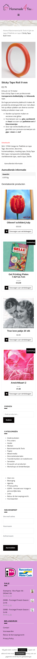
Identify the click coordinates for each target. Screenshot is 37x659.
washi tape (21, 156)
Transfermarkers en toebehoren (19, 459)
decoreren (10, 149)
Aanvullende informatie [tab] (13, 163)
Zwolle (29, 156)
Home (5, 30)
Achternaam (8, 536)
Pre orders (11, 441)
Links (9, 494)
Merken (10, 446)
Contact (6, 628)
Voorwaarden (12, 499)
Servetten (11, 461)
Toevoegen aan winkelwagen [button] (20, 231)
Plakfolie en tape (14, 33)
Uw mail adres (9, 516)
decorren (18, 149)
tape (7, 154)
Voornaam (7, 526)
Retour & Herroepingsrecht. (18, 496)
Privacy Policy (8, 638)
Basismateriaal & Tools (18, 30)
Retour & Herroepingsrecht (13, 635)
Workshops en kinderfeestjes (18, 467)
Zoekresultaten (13, 438)
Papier (9, 451)
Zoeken (9, 420)
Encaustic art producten (16, 464)
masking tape (20, 151)
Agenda (10, 483)
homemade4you (8, 151)
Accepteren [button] (22, 650)
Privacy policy (12, 486)
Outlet (9, 443)
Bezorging (11, 481)
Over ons (10, 478)
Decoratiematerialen (15, 456)
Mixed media (12, 454)
